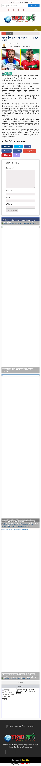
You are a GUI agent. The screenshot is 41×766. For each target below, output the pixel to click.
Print (17, 155)
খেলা (10, 33)
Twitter (18, 147)
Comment (10, 168)
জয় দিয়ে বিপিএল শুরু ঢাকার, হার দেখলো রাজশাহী (17, 370)
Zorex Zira (25, 760)
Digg (28, 147)
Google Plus (30, 151)
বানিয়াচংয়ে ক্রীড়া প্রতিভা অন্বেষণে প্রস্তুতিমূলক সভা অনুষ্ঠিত (18, 221)
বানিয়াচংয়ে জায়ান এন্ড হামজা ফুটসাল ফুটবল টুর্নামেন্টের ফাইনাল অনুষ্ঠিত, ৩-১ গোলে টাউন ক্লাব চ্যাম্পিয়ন (20, 523)
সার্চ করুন (33, 6)
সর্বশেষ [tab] (20, 683)
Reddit (17, 151)
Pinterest (7, 155)
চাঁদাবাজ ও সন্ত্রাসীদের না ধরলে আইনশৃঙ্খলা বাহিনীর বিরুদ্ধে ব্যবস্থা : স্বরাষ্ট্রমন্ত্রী (27, 691)
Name (9, 191)
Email (8, 197)
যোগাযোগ (31, 726)
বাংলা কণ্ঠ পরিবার (20, 726)
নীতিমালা (10, 726)
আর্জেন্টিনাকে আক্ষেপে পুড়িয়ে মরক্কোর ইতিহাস (19, 677)
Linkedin (7, 151)
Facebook (7, 147)
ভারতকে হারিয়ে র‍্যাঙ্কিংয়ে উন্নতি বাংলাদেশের (18, 674)
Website (9, 204)
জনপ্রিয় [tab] (20, 686)
